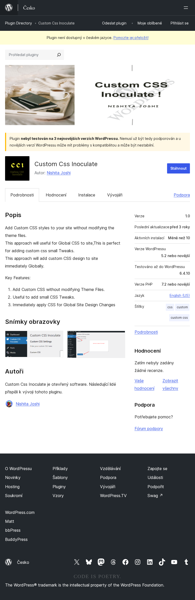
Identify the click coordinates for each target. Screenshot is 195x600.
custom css (179, 317)
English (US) (180, 295)
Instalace (86, 194)
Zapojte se (157, 468)
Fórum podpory (149, 428)
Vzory (58, 495)
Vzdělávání (110, 468)
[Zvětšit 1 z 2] (56, 337)
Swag (155, 495)
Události (155, 477)
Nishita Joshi (59, 172)
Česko (23, 562)
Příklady (60, 468)
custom (182, 307)
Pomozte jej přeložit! (131, 37)
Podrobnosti (22, 194)
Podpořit (156, 486)
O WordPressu (18, 468)
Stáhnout (178, 168)
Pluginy (59, 486)
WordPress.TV (113, 495)
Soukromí (13, 495)
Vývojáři (114, 194)
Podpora (182, 194)
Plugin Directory (18, 23)
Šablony (60, 477)
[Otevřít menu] (187, 7)
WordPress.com (20, 512)
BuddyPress (16, 539)
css (170, 307)
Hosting (12, 486)
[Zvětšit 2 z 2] (118, 337)
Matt (9, 521)
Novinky (13, 477)
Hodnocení (56, 194)
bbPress (13, 530)
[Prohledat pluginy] (59, 55)
